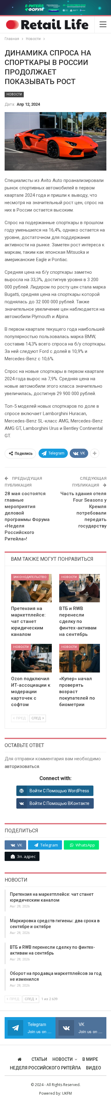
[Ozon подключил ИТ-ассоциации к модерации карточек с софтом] (31, 658)
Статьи (39, 1059)
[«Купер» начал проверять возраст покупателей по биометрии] (79, 658)
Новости (14, 94)
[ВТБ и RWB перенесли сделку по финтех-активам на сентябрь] (79, 588)
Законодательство (30, 577)
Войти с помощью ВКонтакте (59, 803)
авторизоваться (22, 766)
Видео (93, 1067)
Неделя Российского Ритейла (45, 1067)
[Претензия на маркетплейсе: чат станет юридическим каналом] (31, 588)
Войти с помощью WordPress (59, 790)
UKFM (67, 1093)
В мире (90, 1059)
